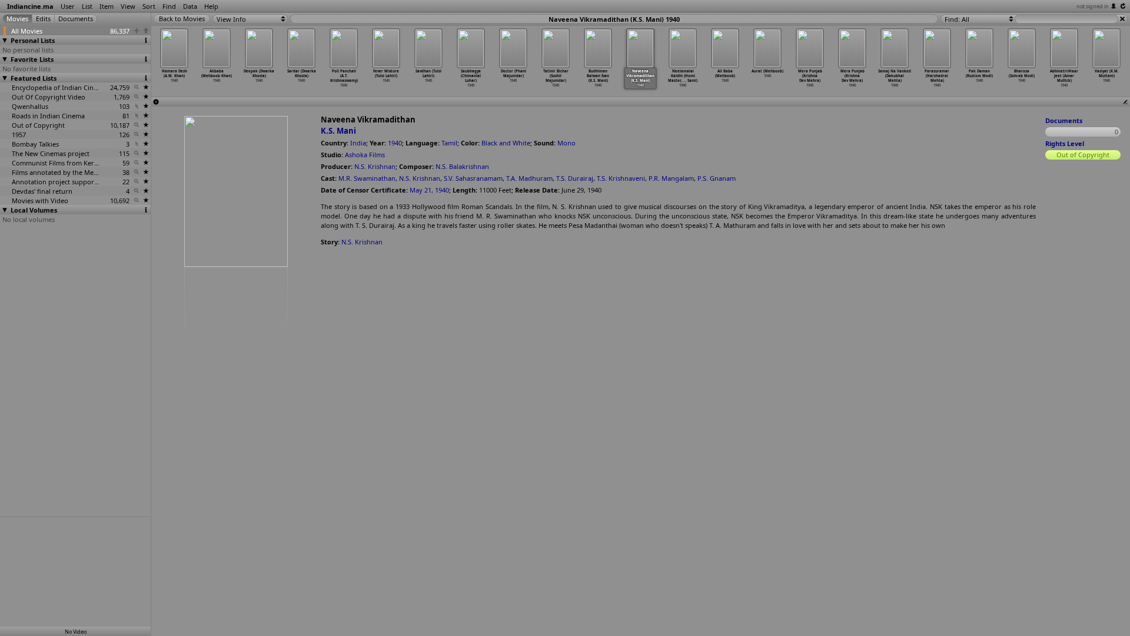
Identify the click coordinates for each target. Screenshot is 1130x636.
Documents (1063, 120)
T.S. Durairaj (574, 178)
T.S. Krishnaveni (621, 178)
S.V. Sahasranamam (473, 178)
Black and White (505, 142)
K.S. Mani (338, 130)
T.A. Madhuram (529, 178)
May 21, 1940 (429, 190)
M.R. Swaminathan (367, 178)
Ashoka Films (365, 154)
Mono (566, 142)
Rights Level (1064, 143)
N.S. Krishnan (375, 166)
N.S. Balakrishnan (462, 166)
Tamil (449, 142)
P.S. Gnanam (716, 178)
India (358, 142)
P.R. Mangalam (671, 178)
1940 (395, 142)
